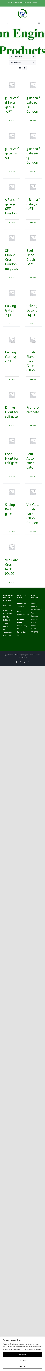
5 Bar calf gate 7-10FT (33, 204)
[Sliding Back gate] (11, 492)
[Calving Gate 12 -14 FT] (33, 293)
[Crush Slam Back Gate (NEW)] (33, 339)
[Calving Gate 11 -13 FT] (11, 293)
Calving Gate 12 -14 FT (31, 310)
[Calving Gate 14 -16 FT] (11, 339)
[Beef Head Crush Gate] (33, 237)
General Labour (34, 605)
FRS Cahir (18, 655)
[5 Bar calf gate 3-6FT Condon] (11, 187)
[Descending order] (34, 56)
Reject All (22, 1366)
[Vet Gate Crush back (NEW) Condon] (33, 492)
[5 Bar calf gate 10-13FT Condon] (33, 85)
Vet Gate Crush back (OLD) (11, 567)
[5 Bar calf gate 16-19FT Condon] (33, 136)
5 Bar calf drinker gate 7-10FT (11, 105)
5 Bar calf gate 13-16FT (11, 153)
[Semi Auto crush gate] (33, 441)
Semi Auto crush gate (30, 461)
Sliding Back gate (10, 509)
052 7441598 (18, 2)
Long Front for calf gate (11, 458)
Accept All (22, 1355)
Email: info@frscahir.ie (30, 2)
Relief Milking (36, 610)
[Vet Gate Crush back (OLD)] (11, 547)
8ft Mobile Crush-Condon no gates (11, 259)
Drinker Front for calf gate (11, 412)
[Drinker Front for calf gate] (11, 394)
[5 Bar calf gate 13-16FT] (11, 136)
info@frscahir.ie (23, 614)
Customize (22, 1360)
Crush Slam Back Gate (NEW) (31, 361)
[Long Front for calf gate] (11, 441)
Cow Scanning (34, 614)
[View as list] (24, 68)
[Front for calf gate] (33, 394)
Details (13, 120)
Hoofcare (34, 619)
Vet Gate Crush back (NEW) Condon (32, 513)
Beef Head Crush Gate (30, 257)
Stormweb (23, 657)
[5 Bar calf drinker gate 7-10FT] (11, 85)
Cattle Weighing (34, 630)
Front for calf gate (33, 409)
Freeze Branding (34, 624)
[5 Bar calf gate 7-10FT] (33, 187)
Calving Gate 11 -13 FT (10, 310)
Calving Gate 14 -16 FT (10, 356)
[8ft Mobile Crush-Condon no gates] (11, 237)
